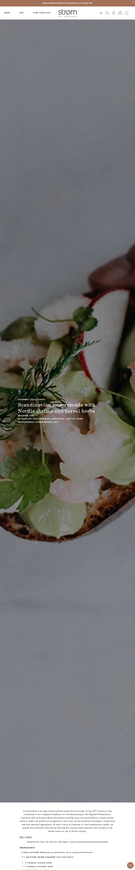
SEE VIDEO (26, 837)
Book (7, 13)
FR (101, 13)
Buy (22, 13)
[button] (107, 13)
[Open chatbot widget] (130, 865)
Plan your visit (42, 13)
